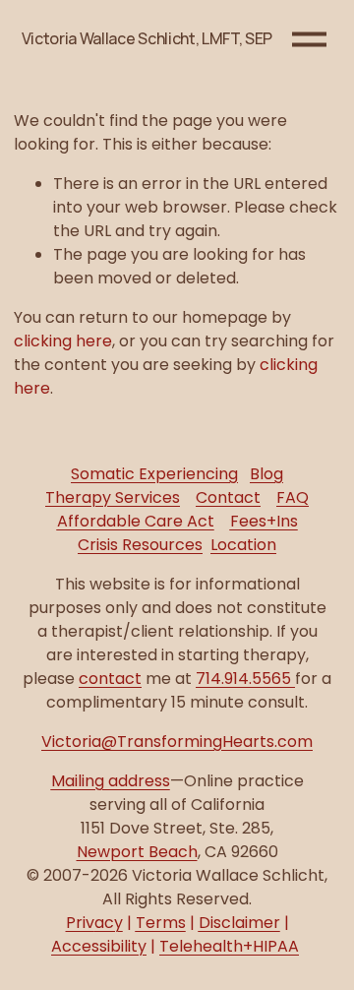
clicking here (63, 341)
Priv (94, 922)
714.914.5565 (245, 678)
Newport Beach (137, 851)
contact (110, 678)
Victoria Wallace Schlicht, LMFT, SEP (147, 38)
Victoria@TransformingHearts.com (177, 741)
